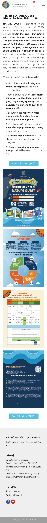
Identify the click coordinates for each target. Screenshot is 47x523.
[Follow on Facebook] (8, 502)
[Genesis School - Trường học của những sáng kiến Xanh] (15, 4)
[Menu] (43, 4)
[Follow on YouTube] (13, 502)
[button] (24, 163)
